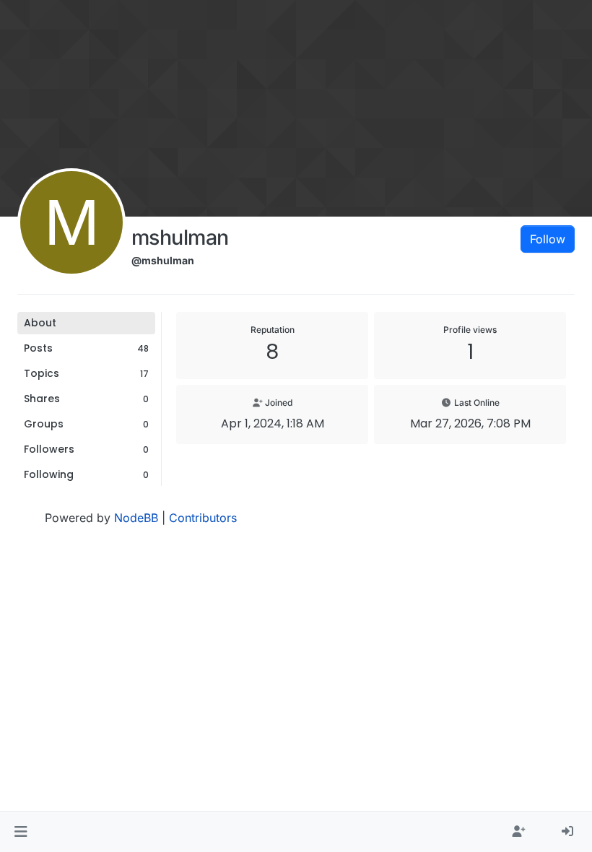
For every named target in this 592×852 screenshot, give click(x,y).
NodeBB (136, 517)
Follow (547, 239)
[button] (20, 831)
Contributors (203, 517)
